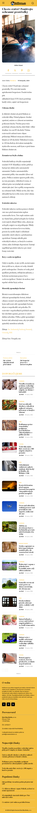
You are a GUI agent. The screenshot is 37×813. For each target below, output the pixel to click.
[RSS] (13, 704)
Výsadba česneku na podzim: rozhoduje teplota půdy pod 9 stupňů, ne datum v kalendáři (26, 387)
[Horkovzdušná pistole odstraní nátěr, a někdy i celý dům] (9, 601)
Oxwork (5, 332)
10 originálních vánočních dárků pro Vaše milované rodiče (16, 796)
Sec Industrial (13, 329)
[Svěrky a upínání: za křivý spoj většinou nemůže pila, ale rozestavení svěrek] (9, 547)
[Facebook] (8, 70)
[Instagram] (8, 704)
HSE (10, 332)
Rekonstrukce (23, 543)
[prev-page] (3, 670)
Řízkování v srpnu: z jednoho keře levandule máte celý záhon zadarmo (27, 567)
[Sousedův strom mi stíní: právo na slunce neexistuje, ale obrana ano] (9, 583)
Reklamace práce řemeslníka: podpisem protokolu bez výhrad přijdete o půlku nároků (25, 429)
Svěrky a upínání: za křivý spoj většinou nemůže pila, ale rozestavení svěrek (26, 549)
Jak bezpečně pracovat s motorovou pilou (26, 362)
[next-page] (6, 670)
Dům (20, 421)
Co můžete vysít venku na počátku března (16, 802)
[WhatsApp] (29, 70)
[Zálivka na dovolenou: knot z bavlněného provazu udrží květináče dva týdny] (9, 526)
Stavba (21, 444)
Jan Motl (21, 394)
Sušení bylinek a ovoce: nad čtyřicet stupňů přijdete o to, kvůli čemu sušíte (27, 622)
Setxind (29, 329)
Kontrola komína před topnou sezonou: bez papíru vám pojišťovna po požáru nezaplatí (27, 489)
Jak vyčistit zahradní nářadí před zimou (8, 362)
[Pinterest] (22, 70)
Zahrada (21, 381)
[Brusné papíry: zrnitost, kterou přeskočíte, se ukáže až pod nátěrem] (9, 658)
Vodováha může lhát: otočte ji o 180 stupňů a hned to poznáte (26, 449)
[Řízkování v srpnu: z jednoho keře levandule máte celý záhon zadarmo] (9, 565)
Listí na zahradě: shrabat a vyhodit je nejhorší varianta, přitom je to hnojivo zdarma (27, 408)
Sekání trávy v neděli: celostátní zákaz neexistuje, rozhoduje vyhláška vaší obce (26, 641)
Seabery (22, 329)
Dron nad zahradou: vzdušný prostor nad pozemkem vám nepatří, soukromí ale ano (27, 509)
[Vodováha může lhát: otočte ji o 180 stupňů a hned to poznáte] (9, 447)
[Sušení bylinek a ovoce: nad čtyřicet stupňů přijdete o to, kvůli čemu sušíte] (9, 620)
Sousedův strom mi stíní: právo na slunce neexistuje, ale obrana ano (26, 585)
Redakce (13, 80)
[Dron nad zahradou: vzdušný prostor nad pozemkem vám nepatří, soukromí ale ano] (9, 506)
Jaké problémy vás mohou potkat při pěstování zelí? (17, 783)
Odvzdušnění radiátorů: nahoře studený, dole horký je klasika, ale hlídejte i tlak (26, 469)
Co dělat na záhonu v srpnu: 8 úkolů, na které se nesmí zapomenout (18, 790)
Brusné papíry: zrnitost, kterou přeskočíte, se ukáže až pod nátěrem (27, 660)
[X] (15, 70)
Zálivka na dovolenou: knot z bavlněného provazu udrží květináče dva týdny (26, 530)
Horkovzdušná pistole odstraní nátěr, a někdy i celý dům (26, 603)
